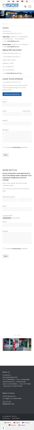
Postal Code (27, 111)
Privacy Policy (16, 147)
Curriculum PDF (8, 215)
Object (5, 221)
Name (5, 102)
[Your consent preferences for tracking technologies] (3, 428)
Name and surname (9, 197)
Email (5, 111)
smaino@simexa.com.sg (14, 73)
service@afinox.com (13, 47)
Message (6, 130)
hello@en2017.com (8, 404)
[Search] (24, 6)
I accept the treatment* (16, 147)
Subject (5, 120)
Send (5, 155)
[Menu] (28, 6)
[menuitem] (6, 418)
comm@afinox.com (13, 41)
